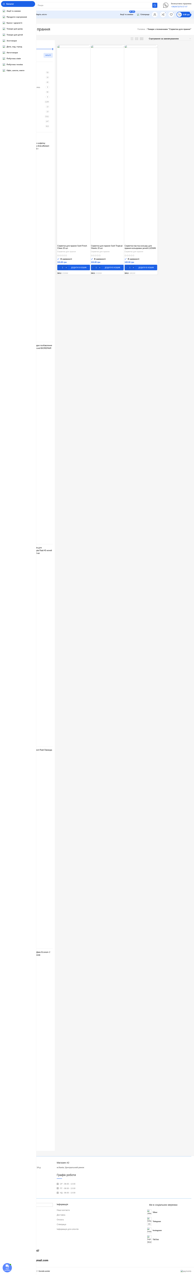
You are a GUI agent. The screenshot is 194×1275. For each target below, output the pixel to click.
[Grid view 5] (141, 39)
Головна (141, 29)
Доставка (61, 1215)
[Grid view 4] (136, 39)
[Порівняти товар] (88, 49)
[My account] (155, 14)
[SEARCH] (154, 5)
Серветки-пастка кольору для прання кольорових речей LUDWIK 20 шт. (140, 248)
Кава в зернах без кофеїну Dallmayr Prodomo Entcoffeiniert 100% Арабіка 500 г (35, 146)
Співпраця (61, 1224)
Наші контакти (63, 1210)
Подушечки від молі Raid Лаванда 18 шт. (36, 751)
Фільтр (48, 55)
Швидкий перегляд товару (88, 55)
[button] (73, 267)
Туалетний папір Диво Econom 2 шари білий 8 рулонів (35, 953)
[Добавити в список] (88, 61)
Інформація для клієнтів (68, 1229)
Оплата (60, 1219)
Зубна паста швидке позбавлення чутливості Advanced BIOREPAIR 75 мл (36, 348)
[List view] (132, 39)
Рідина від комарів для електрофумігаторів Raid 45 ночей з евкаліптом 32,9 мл (36, 550)
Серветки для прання (66, 251)
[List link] (170, 1212)
